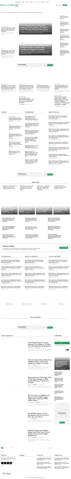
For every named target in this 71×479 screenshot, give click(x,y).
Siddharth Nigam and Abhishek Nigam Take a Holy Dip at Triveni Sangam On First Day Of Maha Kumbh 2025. (31, 154)
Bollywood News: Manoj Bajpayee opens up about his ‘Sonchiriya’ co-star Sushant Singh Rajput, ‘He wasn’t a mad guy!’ (59, 162)
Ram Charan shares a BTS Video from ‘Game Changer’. (64, 17)
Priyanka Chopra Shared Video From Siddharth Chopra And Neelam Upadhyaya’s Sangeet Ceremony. (8, 52)
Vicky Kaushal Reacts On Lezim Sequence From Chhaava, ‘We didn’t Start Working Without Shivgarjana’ (25, 12)
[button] (34, 9)
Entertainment (62, 15)
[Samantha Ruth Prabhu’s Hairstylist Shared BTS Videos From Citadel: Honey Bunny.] (44, 77)
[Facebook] (2, 463)
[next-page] (51, 166)
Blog (2, 289)
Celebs (61, 49)
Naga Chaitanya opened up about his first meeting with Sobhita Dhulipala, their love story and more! (64, 44)
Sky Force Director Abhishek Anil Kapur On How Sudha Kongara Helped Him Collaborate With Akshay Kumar (15, 144)
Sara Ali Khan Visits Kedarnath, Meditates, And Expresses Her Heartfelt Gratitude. (26, 100)
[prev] (67, 12)
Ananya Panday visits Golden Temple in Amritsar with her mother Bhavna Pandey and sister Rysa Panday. (31, 161)
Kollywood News (22, 84)
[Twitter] (8, 463)
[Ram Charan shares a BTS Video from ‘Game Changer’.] (57, 17)
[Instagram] (5, 463)
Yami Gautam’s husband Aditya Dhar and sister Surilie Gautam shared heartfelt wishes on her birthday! (64, 37)
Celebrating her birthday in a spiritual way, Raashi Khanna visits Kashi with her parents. (64, 23)
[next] (69, 12)
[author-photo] (19, 104)
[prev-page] (49, 166)
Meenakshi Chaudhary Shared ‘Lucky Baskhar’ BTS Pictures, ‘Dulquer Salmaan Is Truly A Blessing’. (61, 87)
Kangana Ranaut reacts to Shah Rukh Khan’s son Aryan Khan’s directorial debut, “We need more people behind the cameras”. (8, 87)
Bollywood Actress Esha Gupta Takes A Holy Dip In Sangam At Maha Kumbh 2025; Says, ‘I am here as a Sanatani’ (15, 135)
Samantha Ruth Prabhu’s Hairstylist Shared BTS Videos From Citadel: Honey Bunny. (43, 86)
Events (2, 49)
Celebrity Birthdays (63, 21)
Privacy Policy (65, 345)
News (61, 28)
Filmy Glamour (62, 18)
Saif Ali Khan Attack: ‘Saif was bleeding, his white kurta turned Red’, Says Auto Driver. (15, 152)
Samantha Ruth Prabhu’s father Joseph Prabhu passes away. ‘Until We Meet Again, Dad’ (64, 30)
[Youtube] (11, 463)
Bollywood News (4, 26)
